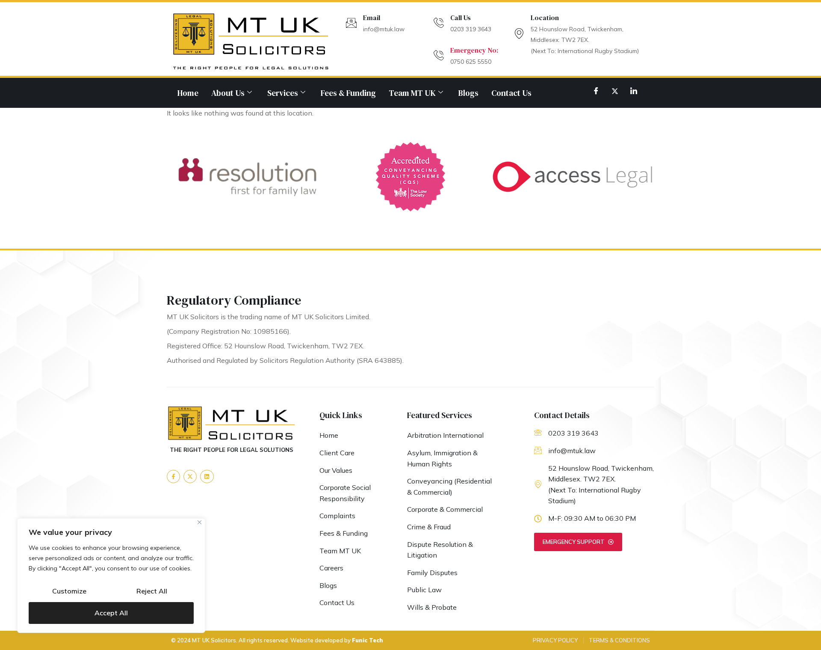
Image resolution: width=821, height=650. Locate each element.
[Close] (199, 522)
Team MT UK (412, 92)
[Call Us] (438, 23)
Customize (69, 591)
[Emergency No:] (438, 55)
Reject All (151, 591)
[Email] (351, 23)
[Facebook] (596, 90)
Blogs (468, 92)
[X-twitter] (190, 476)
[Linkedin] (206, 476)
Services (282, 92)
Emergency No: (474, 50)
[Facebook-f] (173, 476)
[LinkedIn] (633, 90)
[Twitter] (614, 90)
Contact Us (511, 92)
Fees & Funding (348, 92)
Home (187, 92)
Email (371, 17)
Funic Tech (367, 640)
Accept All (111, 612)
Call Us (460, 17)
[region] (111, 575)
